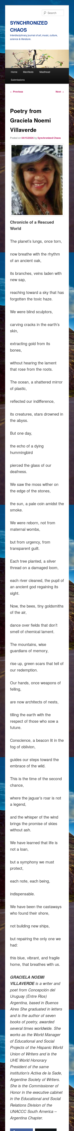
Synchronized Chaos (49, 138)
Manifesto (28, 71)
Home (14, 71)
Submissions (18, 79)
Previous (16, 91)
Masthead (44, 71)
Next (60, 91)
